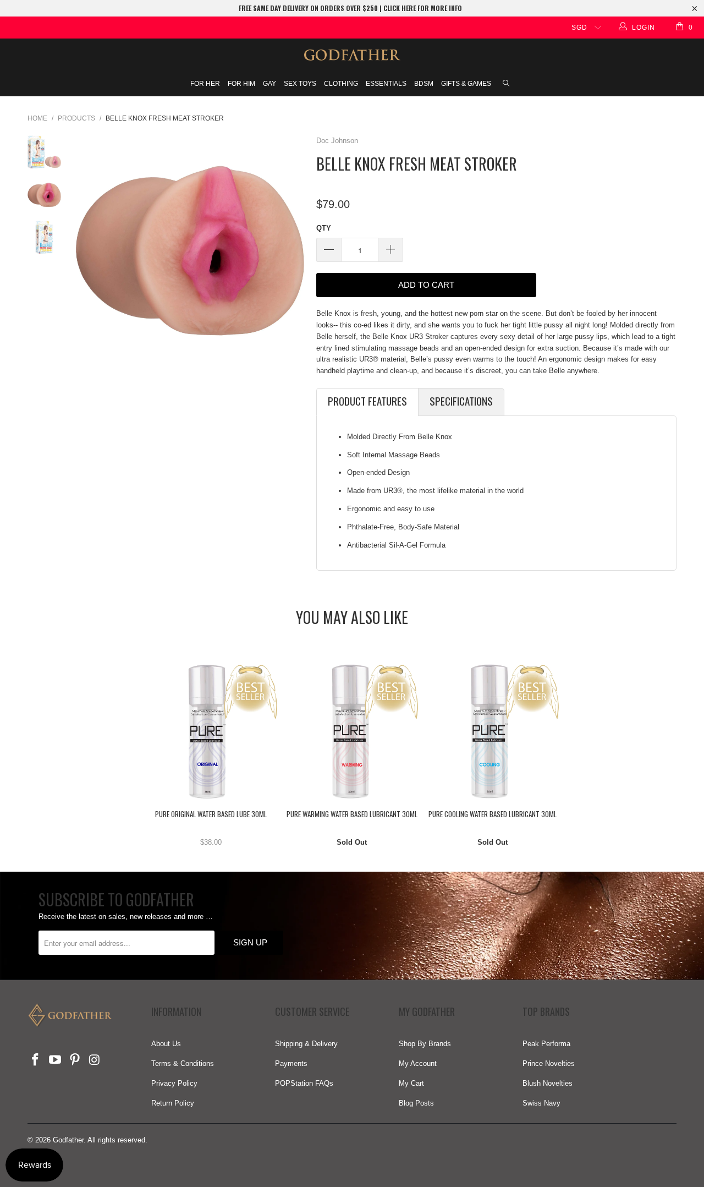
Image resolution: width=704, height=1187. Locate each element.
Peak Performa (546, 1044)
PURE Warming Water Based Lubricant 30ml (352, 731)
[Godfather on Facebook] (36, 1060)
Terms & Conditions (182, 1063)
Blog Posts (416, 1103)
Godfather (68, 1140)
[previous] (87, 250)
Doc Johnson (337, 140)
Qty (323, 228)
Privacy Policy (174, 1083)
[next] (293, 250)
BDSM (423, 83)
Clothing (341, 83)
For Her (205, 83)
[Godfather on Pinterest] (75, 1060)
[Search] (506, 84)
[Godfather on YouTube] (55, 1060)
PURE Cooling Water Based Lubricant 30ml (492, 731)
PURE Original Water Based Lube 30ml (211, 731)
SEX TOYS (300, 83)
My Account (418, 1063)
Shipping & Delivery (306, 1044)
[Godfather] (352, 55)
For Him (241, 83)
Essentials (386, 83)
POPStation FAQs (304, 1083)
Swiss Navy (541, 1103)
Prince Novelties (548, 1063)
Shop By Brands (425, 1044)
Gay (269, 83)
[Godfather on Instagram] (94, 1060)
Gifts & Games (466, 83)
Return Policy (172, 1103)
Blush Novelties (547, 1083)
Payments (291, 1063)
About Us (166, 1044)
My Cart (411, 1083)
